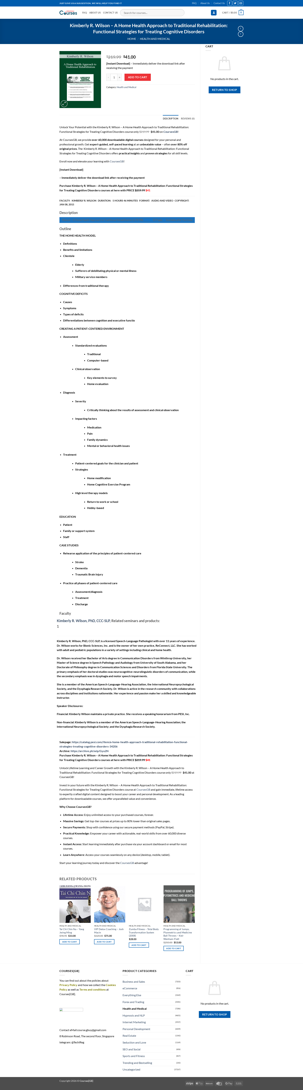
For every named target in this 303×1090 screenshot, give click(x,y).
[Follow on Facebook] (229, 3)
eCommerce (130, 988)
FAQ (194, 3)
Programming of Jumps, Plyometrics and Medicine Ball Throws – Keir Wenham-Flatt (177, 934)
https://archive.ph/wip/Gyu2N (90, 751)
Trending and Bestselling (137, 1062)
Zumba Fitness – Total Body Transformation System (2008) (144, 932)
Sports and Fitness (134, 1056)
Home (131, 38)
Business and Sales (134, 981)
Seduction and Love (134, 1042)
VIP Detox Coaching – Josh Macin (109, 931)
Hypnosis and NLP (134, 1015)
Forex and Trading (133, 1002)
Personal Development (136, 1029)
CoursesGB (117, 161)
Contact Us (219, 3)
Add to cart (137, 77)
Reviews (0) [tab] (188, 118)
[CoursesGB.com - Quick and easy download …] (68, 13)
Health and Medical (155, 38)
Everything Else (132, 995)
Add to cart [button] (69, 942)
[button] (214, 13)
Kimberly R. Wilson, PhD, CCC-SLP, (84, 621)
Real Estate (129, 1035)
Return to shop (224, 89)
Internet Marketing (134, 1022)
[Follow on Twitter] (235, 3)
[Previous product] (240, 34)
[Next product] (240, 28)
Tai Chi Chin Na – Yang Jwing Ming (71, 931)
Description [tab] (171, 118)
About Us (205, 3)
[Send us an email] (240, 3)
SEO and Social (131, 1049)
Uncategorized (131, 1069)
